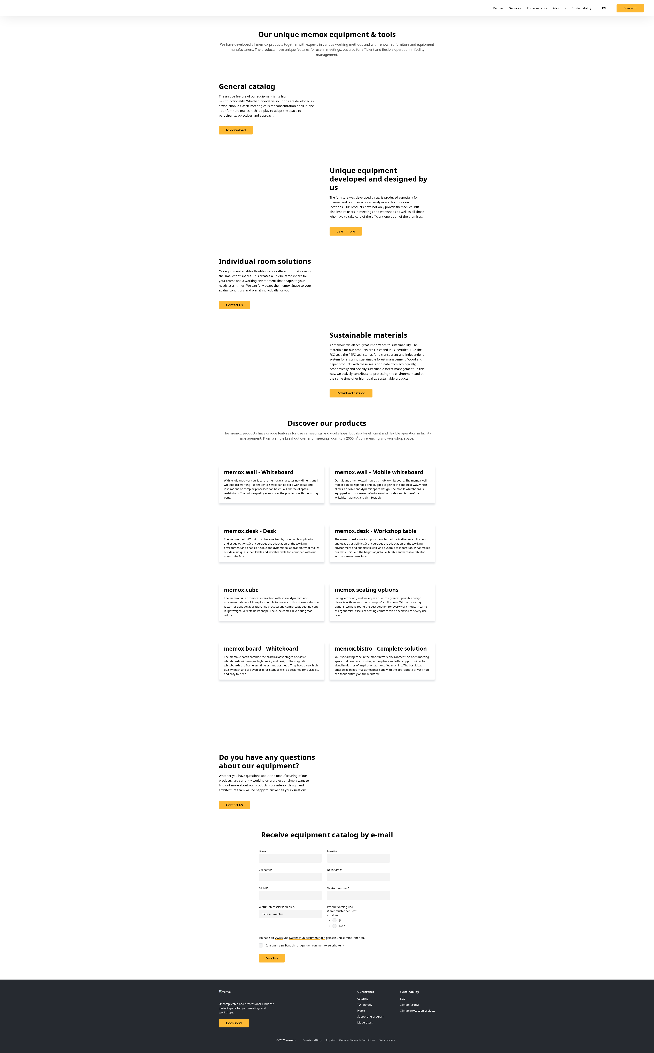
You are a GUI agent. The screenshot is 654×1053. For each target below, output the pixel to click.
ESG (402, 999)
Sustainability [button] (581, 8)
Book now (630, 8)
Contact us (234, 305)
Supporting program (370, 1016)
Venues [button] (498, 8)
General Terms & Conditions (357, 1040)
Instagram (268, 1040)
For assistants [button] (537, 8)
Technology (364, 1004)
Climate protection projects (417, 1010)
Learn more (346, 231)
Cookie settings (313, 1040)
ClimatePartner (409, 1004)
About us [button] (559, 8)
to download (236, 130)
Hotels (361, 1010)
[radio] (345, 920)
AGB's (279, 938)
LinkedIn (261, 1040)
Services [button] (515, 8)
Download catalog (351, 393)
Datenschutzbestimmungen (307, 938)
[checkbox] (343, 923)
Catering (362, 999)
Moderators (365, 1022)
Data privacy (387, 1040)
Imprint (331, 1040)
